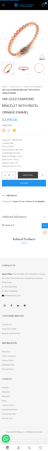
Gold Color (7, 125)
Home (4, 87)
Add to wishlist (42, 175)
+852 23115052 (10, 286)
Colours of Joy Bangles (32, 87)
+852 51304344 (10, 291)
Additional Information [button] (14, 216)
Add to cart (28, 175)
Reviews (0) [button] (8, 225)
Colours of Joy (15, 87)
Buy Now (24, 183)
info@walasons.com (12, 295)
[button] (43, 5)
